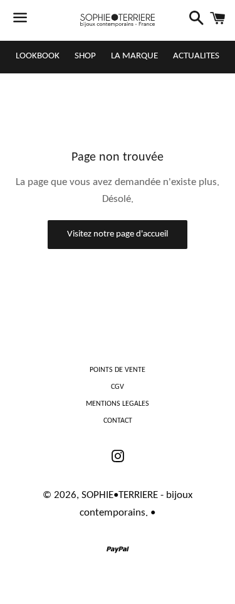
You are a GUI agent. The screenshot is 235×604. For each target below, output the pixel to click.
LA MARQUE (134, 56)
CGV (117, 387)
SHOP (85, 56)
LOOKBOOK (38, 56)
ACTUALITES (196, 56)
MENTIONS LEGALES (117, 404)
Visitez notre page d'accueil (117, 234)
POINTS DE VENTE (117, 370)
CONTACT (117, 421)
